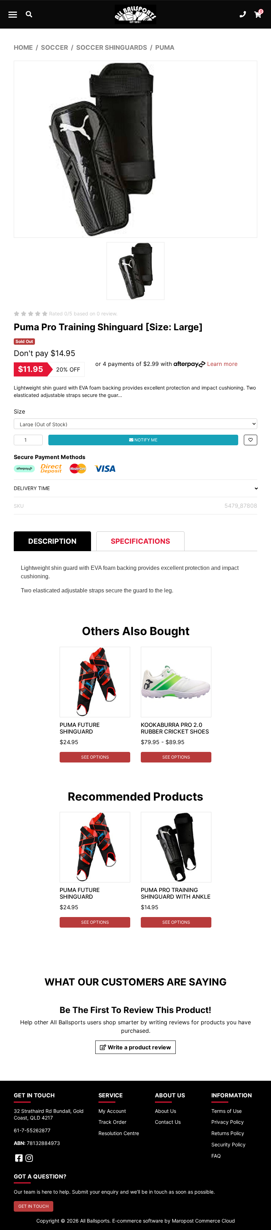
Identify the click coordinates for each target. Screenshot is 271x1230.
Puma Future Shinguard (80, 728)
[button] (250, 440)
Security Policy (228, 1144)
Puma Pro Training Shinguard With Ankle (176, 893)
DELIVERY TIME (32, 488)
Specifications (140, 541)
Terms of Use (226, 1111)
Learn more (222, 363)
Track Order (112, 1122)
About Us (165, 1111)
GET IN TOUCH (33, 1206)
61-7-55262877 (32, 1130)
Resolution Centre (118, 1133)
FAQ (216, 1156)
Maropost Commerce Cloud (203, 1221)
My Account (112, 1111)
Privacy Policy (227, 1122)
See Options (95, 757)
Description (52, 541)
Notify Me (145, 439)
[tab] (52, 541)
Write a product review (138, 1047)
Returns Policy (227, 1133)
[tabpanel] (95, 704)
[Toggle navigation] (13, 14)
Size (19, 411)
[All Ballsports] (135, 14)
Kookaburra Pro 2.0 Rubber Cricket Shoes (175, 728)
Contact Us (168, 1122)
